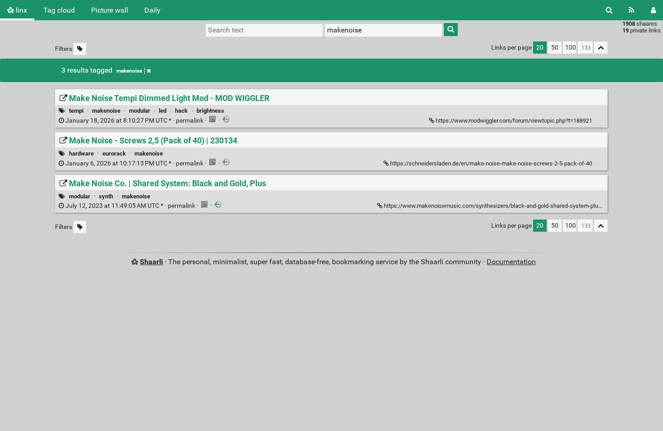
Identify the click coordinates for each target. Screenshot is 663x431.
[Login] (653, 10)
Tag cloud (59, 10)
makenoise (129, 71)
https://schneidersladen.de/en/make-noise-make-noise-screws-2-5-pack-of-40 (491, 163)
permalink (134, 120)
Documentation (511, 261)
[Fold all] (601, 47)
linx (20, 10)
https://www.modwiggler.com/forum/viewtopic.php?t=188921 (514, 120)
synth (106, 196)
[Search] (609, 10)
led (162, 110)
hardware (81, 153)
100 (570, 47)
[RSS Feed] (632, 10)
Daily (152, 10)
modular (139, 110)
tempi (76, 110)
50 (554, 47)
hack (181, 110)
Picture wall (109, 10)
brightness (210, 110)
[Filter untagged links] (80, 49)
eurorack (114, 153)
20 (539, 47)
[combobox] (383, 30)
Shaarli (151, 261)
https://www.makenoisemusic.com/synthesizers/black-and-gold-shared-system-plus (492, 205)
